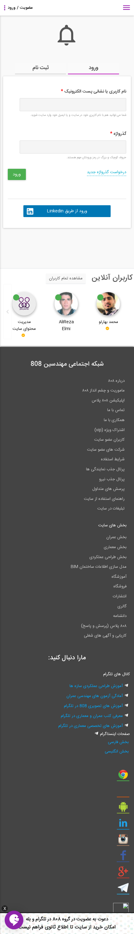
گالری (122, 606)
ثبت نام (40, 68)
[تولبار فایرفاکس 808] (123, 793)
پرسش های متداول (108, 489)
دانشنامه (120, 616)
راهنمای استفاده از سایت (104, 498)
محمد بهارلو (108, 322)
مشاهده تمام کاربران (66, 278)
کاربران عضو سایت (109, 439)
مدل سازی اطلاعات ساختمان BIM (99, 566)
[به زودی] (40, 245)
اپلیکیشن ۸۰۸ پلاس (108, 400)
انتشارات (120, 596)
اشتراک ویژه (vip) (109, 430)
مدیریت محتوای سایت (24, 325)
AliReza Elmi (66, 325)
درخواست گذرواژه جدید (106, 172)
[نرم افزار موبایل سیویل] (123, 809)
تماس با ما (116, 410)
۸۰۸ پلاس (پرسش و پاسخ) (104, 626)
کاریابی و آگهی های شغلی (105, 635)
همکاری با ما (114, 420)
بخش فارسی (118, 742)
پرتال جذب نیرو (112, 479)
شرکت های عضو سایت (106, 449)
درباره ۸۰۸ (116, 380)
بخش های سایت (112, 525)
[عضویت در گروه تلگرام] (123, 890)
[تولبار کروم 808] (123, 777)
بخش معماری (115, 547)
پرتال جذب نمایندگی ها (105, 469)
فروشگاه (120, 586)
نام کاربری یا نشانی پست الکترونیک (93, 91)
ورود (93, 68)
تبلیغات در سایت (111, 508)
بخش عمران (116, 537)
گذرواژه (118, 134)
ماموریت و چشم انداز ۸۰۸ (103, 390)
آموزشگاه (119, 576)
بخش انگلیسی (117, 751)
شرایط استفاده (113, 459)
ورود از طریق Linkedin (67, 211)
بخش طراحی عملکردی (108, 557)
